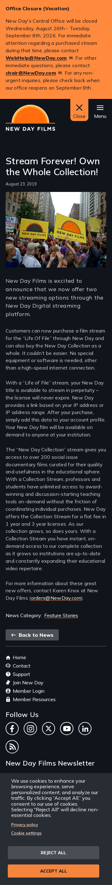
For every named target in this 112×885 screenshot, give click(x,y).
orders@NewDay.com (56, 598)
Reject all (53, 852)
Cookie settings (26, 833)
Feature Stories (61, 615)
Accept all (53, 870)
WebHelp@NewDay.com (36, 58)
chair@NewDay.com (31, 73)
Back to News (35, 635)
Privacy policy (24, 824)
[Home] (30, 118)
